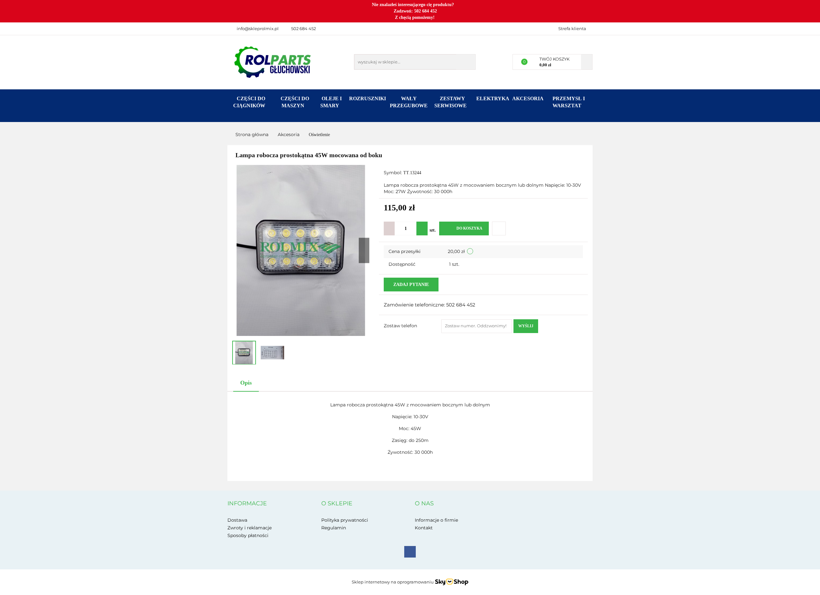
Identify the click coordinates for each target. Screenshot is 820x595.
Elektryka (492, 98)
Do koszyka (469, 228)
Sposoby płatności (247, 535)
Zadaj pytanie (411, 284)
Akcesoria (527, 98)
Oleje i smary (331, 102)
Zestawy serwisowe (451, 102)
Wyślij (525, 326)
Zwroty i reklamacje (249, 528)
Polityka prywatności (344, 520)
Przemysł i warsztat (569, 102)
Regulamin (333, 528)
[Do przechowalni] (499, 228)
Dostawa (237, 520)
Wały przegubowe (409, 102)
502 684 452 (303, 28)
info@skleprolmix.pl (258, 28)
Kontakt (424, 528)
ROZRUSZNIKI (367, 98)
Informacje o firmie (436, 520)
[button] (247, 504)
